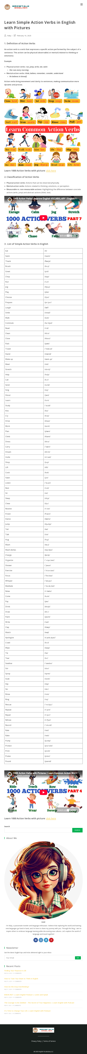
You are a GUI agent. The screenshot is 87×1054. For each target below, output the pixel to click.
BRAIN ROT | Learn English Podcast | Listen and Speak (26, 995)
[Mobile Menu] (81, 4)
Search (7, 826)
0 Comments (17, 973)
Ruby (9, 36)
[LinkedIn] (46, 940)
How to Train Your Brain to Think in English (21, 979)
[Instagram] (41, 940)
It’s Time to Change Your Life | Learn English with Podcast (27, 1011)
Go (78, 958)
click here (51, 170)
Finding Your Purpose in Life (15, 971)
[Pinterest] (51, 940)
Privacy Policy (36, 1041)
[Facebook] (35, 940)
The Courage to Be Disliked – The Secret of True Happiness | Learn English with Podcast (39, 1003)
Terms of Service (49, 1041)
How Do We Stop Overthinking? (16, 987)
